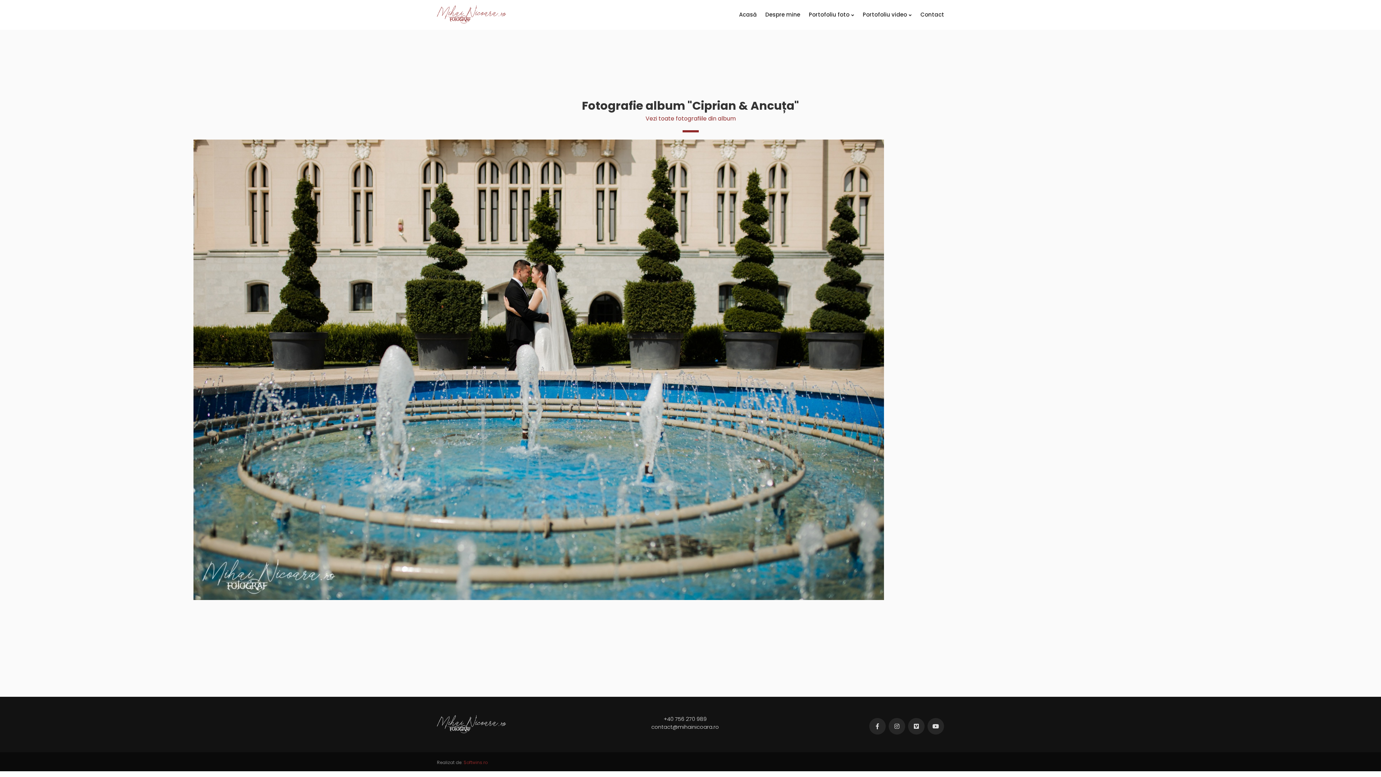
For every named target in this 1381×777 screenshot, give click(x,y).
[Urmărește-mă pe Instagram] (897, 726)
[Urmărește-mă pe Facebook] (877, 726)
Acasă (748, 14)
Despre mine (782, 14)
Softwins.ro (476, 762)
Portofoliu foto (829, 14)
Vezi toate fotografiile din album (691, 118)
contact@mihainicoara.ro (685, 727)
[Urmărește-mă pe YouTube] (935, 726)
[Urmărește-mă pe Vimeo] (916, 726)
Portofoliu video (885, 14)
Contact (932, 14)
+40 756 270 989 (685, 719)
